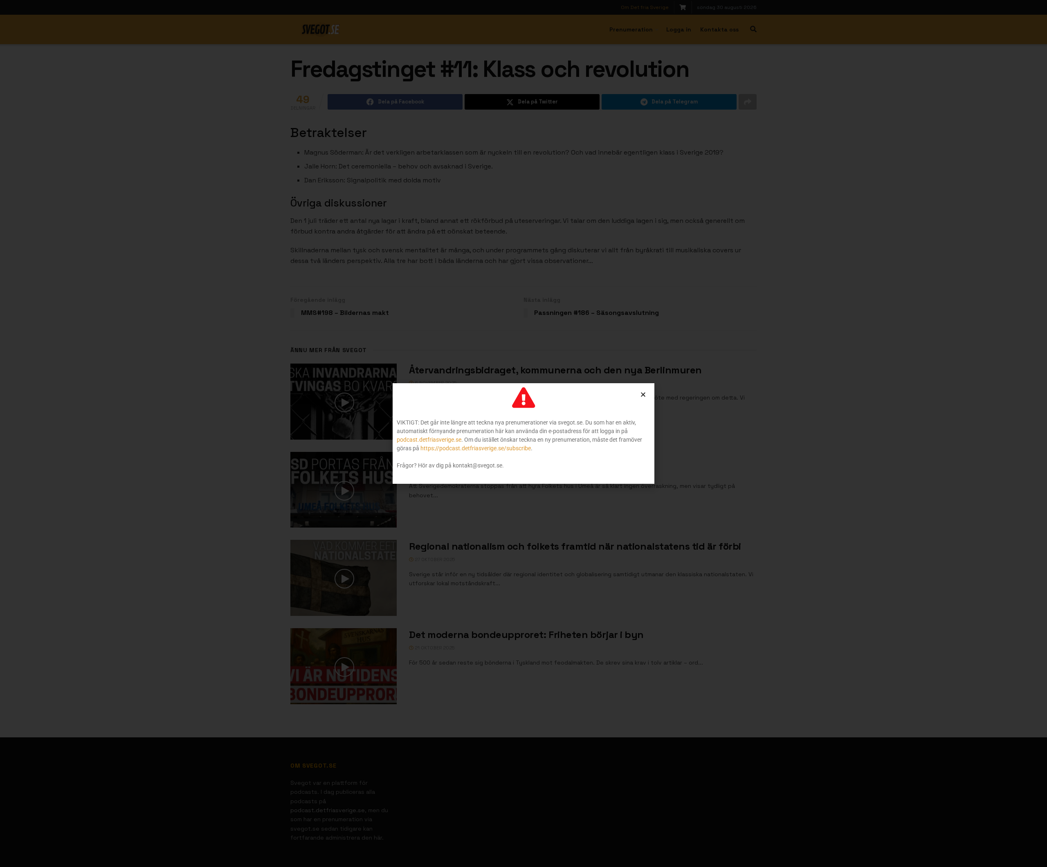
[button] (643, 394)
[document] (523, 433)
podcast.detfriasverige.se (429, 439)
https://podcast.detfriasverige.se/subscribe (475, 448)
